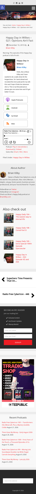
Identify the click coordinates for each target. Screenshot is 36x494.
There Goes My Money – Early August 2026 (17, 432)
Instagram (15, 192)
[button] (2, 7)
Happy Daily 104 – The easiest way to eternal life (23, 216)
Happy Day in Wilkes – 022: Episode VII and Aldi (22, 258)
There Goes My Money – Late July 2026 (15, 459)
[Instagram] (16, 3)
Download (9, 149)
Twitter (14, 189)
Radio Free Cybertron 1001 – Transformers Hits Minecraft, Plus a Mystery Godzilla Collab (17, 424)
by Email (14, 116)
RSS (13, 124)
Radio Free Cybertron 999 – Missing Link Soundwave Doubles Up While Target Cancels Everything (16, 452)
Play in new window (20, 147)
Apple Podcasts (17, 100)
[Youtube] (19, 3)
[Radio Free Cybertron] (18, 15)
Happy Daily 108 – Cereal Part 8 (23, 229)
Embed (18, 149)
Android (14, 108)
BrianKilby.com (5, 197)
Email (16, 152)
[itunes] (22, 3)
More (26, 152)
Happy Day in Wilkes (21, 157)
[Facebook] (14, 3)
